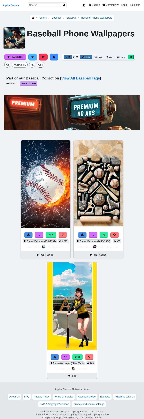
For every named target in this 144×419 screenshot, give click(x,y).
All (7, 64)
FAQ (26, 396)
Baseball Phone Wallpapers (96, 17)
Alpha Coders (11, 5)
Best (110, 57)
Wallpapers (20, 64)
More (120, 57)
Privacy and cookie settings (89, 404)
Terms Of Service (63, 396)
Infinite (87, 57)
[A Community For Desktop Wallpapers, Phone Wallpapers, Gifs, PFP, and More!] (33, 17)
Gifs (40, 64)
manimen (82, 368)
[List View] (75, 57)
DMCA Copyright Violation (54, 404)
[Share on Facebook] (54, 57)
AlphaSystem (55, 246)
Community (112, 5)
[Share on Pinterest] (43, 57)
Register (135, 5)
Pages (99, 57)
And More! (28, 83)
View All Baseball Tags (80, 78)
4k (32, 64)
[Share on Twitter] (32, 57)
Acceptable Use (87, 396)
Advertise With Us (125, 396)
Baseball (56, 17)
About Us (14, 396)
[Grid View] (68, 57)
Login (124, 5)
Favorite (16, 57)
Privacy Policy (42, 396)
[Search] (64, 5)
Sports (43, 17)
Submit (95, 5)
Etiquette (105, 396)
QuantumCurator (108, 246)
